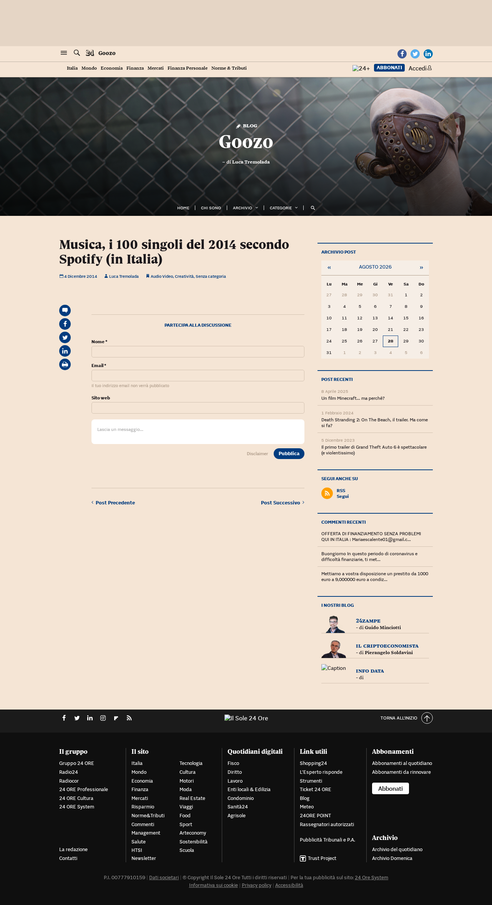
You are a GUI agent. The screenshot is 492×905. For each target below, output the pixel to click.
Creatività (184, 276)
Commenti (142, 824)
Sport (186, 824)
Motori (187, 781)
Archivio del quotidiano (397, 849)
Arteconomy (193, 833)
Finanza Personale (188, 68)
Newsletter (143, 858)
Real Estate (192, 798)
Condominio (241, 798)
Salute (138, 841)
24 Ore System (371, 877)
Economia (112, 68)
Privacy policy (256, 885)
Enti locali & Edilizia (249, 789)
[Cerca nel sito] (76, 53)
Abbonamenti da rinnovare (401, 772)
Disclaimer (257, 453)
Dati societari (164, 877)
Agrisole (237, 815)
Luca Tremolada (251, 162)
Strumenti (311, 781)
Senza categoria (211, 276)
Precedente (115, 502)
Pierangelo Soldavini (389, 653)
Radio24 (68, 772)
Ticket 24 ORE (315, 789)
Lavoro (235, 781)
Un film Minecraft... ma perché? (353, 398)
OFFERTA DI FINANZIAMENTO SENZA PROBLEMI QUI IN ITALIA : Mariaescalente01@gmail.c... (371, 536)
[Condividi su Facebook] (65, 324)
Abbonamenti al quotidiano (402, 763)
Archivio (242, 207)
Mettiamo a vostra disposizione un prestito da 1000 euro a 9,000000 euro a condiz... (374, 576)
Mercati (156, 68)
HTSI (136, 850)
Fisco (233, 763)
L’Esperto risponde (321, 772)
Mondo (89, 68)
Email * (98, 365)
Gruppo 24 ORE (76, 763)
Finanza (135, 68)
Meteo (307, 806)
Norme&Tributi (148, 815)
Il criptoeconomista (387, 645)
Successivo (282, 502)
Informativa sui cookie (213, 885)
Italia (72, 68)
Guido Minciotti (383, 627)
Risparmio (142, 806)
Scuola (187, 850)
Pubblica (289, 453)
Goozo (107, 53)
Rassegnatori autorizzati (327, 824)
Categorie (281, 207)
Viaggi (186, 806)
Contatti (68, 858)
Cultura (188, 772)
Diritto (235, 772)
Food (185, 815)
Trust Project (322, 858)
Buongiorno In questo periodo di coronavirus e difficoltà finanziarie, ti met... (369, 556)
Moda (186, 789)
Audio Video (162, 276)
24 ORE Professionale (83, 789)
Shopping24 (313, 763)
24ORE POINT (315, 815)
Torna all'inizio (399, 718)
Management (145, 833)
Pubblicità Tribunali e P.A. (327, 840)
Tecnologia (191, 763)
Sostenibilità (194, 841)
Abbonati (389, 67)
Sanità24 (238, 806)
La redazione (73, 849)
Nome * (99, 341)
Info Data (370, 670)
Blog (249, 125)
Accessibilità (289, 885)
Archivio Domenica (392, 858)
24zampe (368, 620)
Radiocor (69, 781)
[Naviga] (63, 53)
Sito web (100, 398)
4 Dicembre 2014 (80, 276)
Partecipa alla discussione (198, 325)
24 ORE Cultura (76, 798)
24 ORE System (76, 806)
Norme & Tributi (229, 68)
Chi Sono (211, 207)
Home (183, 207)
